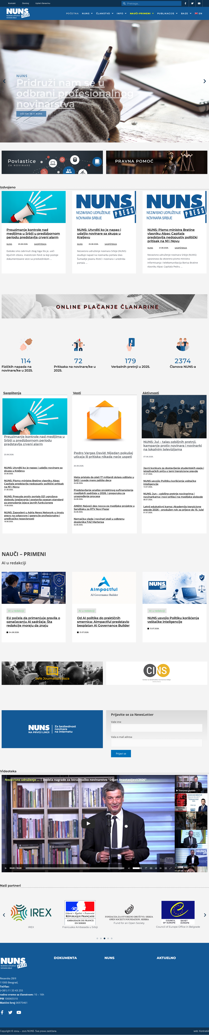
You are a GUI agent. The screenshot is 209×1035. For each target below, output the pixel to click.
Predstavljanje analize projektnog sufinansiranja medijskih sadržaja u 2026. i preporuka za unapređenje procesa (103, 493)
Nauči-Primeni (140, 13)
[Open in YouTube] (151, 868)
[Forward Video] (160, 868)
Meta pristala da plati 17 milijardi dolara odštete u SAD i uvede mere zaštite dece (104, 479)
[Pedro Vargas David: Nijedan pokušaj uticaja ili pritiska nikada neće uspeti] (104, 421)
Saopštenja (40, 244)
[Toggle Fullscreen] (170, 868)
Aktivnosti (151, 393)
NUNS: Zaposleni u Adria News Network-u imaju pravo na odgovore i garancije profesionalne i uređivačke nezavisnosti (34, 515)
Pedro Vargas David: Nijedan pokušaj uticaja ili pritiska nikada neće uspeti (103, 455)
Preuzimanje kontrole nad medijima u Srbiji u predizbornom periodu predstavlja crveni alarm (33, 233)
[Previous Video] (155, 868)
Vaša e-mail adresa (121, 736)
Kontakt (12, 3)
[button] (4, 81)
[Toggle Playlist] (165, 868)
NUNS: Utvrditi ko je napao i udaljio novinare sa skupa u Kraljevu (99, 233)
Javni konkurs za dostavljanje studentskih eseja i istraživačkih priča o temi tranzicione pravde (173, 469)
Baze (184, 13)
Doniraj (25, 3)
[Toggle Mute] (128, 868)
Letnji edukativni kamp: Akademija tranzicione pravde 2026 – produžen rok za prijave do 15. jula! (173, 508)
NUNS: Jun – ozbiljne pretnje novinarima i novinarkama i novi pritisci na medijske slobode (173, 495)
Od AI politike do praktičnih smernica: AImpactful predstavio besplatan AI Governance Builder (103, 621)
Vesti (77, 393)
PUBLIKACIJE (166, 13)
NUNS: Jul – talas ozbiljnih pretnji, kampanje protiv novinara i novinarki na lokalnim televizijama (172, 445)
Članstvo (103, 13)
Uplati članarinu (42, 3)
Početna (72, 13)
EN (200, 13)
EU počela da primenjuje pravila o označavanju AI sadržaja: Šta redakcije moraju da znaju (33, 621)
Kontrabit (204, 1031)
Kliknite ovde (29, 126)
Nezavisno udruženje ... (22, 779)
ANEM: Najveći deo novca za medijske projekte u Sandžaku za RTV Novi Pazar (104, 507)
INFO (120, 13)
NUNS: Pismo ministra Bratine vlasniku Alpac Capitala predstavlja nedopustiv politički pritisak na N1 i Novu (172, 235)
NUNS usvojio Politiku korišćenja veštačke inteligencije (173, 620)
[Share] (146, 868)
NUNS (85, 13)
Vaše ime (116, 721)
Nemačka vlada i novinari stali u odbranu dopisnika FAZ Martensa (99, 520)
